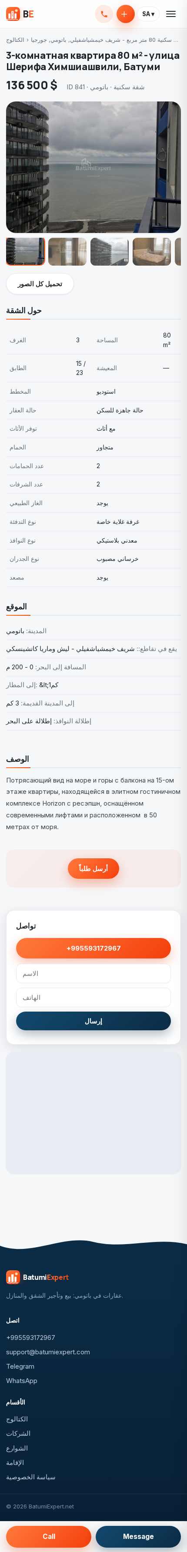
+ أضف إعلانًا (126, 14)
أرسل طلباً (93, 868)
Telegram (20, 1366)
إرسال (93, 1021)
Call (49, 1536)
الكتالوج (15, 39)
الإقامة (15, 1462)
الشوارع (17, 1448)
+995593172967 (104, 14)
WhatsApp (21, 1381)
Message (138, 1536)
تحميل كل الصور (40, 284)
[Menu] (171, 14)
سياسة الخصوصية (31, 1477)
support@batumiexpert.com (48, 1352)
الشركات (18, 1433)
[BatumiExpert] (19, 14)
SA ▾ (148, 13)
